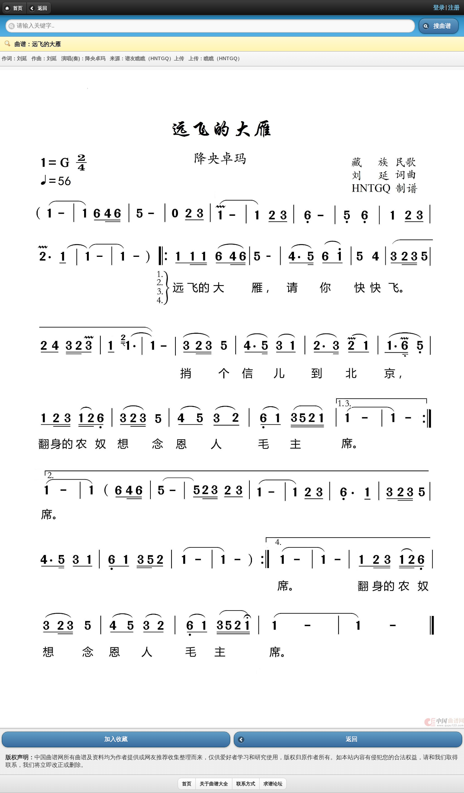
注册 (454, 7)
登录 (439, 7)
